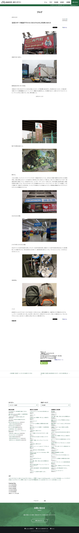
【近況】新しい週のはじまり (14, 433)
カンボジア (12, 478)
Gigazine (47, 478)
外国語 (55, 479)
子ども (16, 479)
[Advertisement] (29, 107)
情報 (22, 479)
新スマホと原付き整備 (13, 427)
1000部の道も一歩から (13, 428)
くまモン (46, 479)
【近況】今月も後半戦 (13, 423)
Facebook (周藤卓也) (30, 528)
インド (51, 478)
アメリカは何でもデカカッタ (35, 458)
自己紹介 (62, 2)
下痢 (32, 479)
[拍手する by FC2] (64, 27)
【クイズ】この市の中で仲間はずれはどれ (17, 419)
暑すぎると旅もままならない (14, 422)
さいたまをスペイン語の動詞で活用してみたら (18, 411)
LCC (56, 478)
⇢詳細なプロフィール (58, 359)
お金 (53, 478)
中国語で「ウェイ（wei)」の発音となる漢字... (60, 427)
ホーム (45, 2)
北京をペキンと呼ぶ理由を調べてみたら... (59, 468)
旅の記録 (56, 2)
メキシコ (27, 478)
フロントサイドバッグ (55, 429)
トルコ (21, 478)
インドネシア (67, 478)
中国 (24, 478)
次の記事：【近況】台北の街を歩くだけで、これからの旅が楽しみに (54, 374)
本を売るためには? (12, 425)
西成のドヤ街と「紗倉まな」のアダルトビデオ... (60, 465)
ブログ (50, 2)
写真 (35, 478)
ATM (14, 479)
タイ (41, 478)
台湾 (30, 479)
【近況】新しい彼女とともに (35, 430)
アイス (37, 478)
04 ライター (32, 455)
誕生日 (40, 478)
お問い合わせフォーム (39, 520)
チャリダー (62, 478)
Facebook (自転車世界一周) (42, 528)
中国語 (34, 479)
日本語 (44, 479)
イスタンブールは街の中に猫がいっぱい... (38, 471)
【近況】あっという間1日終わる (15, 440)
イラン (27, 479)
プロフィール (32, 414)
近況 (66, 19)
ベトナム (19, 479)
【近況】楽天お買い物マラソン (15, 438)
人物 (9, 478)
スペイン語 (51, 479)
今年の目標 (59, 478)
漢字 (43, 478)
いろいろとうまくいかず (13, 435)
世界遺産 (10, 479)
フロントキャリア (33, 421)
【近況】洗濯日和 (12, 436)
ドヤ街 (24, 479)
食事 (37, 479)
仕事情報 (68, 2)
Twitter (52, 528)
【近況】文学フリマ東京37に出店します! (17, 416)
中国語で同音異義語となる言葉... (57, 452)
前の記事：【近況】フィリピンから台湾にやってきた (21, 373)
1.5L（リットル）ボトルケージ (57, 470)
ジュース (32, 478)
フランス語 (18, 478)
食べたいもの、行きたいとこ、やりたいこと (17, 430)
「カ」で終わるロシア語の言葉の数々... (37, 449)
